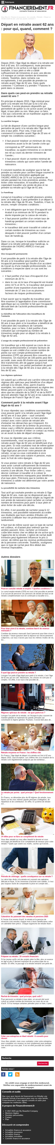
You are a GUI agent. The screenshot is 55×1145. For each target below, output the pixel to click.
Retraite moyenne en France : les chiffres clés (21, 753)
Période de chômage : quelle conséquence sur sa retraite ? (27, 876)
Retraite (39, 17)
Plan (7, 1119)
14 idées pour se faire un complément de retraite (22, 837)
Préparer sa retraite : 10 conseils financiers (19, 956)
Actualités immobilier (13, 1136)
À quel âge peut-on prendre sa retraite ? (18, 673)
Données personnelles (14, 1115)
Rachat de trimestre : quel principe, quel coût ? (21, 996)
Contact (8, 1117)
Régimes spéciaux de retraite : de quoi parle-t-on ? (23, 713)
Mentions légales (12, 1113)
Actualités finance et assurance (18, 1130)
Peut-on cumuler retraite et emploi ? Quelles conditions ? (26, 589)
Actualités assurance (13, 1132)
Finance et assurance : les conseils (23, 17)
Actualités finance (12, 1134)
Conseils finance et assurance (17, 1138)
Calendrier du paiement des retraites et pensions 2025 (24, 916)
